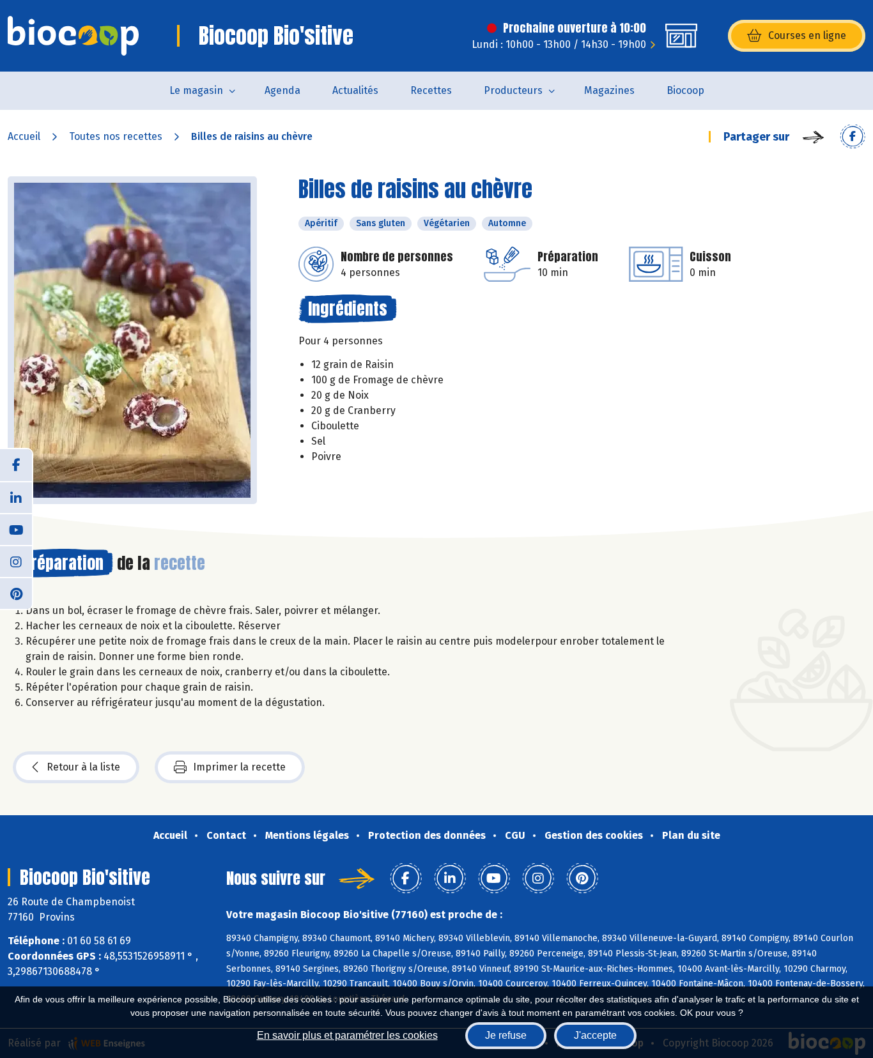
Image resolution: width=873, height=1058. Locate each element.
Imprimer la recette (239, 767)
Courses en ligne (807, 35)
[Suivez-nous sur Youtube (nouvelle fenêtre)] (16, 529)
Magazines (609, 90)
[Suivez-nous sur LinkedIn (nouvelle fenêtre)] (16, 497)
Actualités (355, 90)
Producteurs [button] (513, 90)
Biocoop (685, 90)
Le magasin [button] (196, 90)
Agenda (282, 90)
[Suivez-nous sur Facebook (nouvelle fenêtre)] (16, 465)
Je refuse (506, 1035)
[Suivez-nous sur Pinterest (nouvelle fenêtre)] (16, 593)
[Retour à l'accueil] (73, 36)
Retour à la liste (83, 767)
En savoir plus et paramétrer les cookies (347, 1035)
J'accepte (595, 1035)
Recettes (431, 90)
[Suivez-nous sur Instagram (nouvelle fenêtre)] (16, 561)
